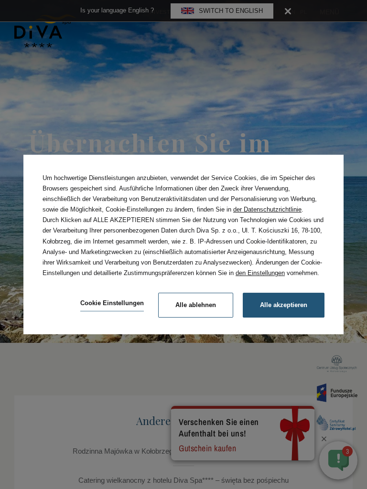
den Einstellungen (260, 272)
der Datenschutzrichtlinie (267, 209)
